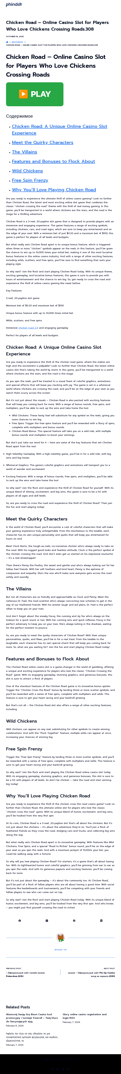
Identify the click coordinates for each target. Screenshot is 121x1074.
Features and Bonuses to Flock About (53, 161)
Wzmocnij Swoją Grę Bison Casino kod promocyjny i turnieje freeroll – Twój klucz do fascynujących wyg (32, 1018)
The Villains (24, 152)
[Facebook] (19, 921)
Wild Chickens (27, 170)
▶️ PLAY (34, 94)
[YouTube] (68, 1069)
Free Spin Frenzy (30, 180)
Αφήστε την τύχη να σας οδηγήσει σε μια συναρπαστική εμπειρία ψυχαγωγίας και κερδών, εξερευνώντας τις (32, 1037)
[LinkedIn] (101, 921)
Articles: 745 (60, 950)
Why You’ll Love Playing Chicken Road (54, 189)
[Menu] (113, 4)
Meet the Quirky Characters (42, 142)
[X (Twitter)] (46, 921)
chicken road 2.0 (28, 328)
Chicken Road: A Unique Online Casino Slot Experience (59, 129)
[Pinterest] (74, 921)
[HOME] (7, 42)
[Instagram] (63, 1069)
